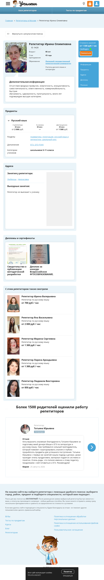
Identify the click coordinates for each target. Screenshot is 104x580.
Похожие (84, 85)
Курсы (8, 524)
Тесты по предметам (15, 520)
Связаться (86, 53)
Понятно (68, 571)
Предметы (84, 69)
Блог (7, 528)
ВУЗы (7, 516)
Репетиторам (11, 532)
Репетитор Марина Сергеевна (38, 338)
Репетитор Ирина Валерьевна (39, 296)
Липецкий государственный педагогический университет (58, 62)
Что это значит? (34, 575)
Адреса (83, 75)
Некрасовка (23, 179)
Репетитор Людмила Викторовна (41, 381)
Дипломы (84, 80)
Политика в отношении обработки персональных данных (70, 517)
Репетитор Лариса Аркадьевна (39, 359)
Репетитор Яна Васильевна (37, 317)
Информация (85, 64)
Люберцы (11, 179)
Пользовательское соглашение (68, 530)
